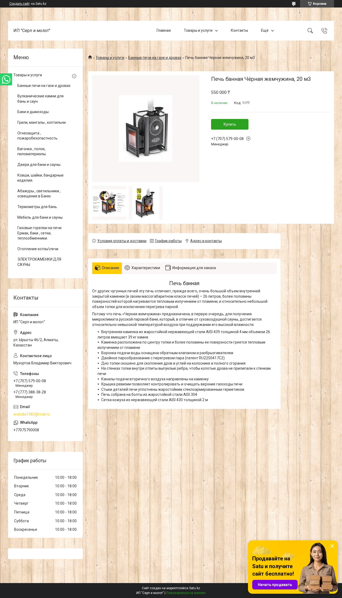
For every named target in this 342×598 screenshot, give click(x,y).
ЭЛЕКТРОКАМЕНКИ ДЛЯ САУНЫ (39, 262)
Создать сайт (19, 4)
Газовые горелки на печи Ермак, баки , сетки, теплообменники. (39, 233)
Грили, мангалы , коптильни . (42, 122)
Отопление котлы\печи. (38, 249)
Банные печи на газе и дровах (154, 57)
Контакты (239, 30)
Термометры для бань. (37, 207)
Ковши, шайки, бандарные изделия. (40, 178)
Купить (230, 124)
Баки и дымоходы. (33, 112)
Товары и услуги (198, 30)
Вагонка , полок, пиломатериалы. (31, 151)
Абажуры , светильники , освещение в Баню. (39, 193)
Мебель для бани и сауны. (40, 217)
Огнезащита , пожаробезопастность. (37, 136)
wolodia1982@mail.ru (31, 414)
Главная (164, 30)
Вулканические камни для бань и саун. (40, 98)
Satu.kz (194, 588)
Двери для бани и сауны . (39, 164)
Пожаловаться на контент (186, 593)
